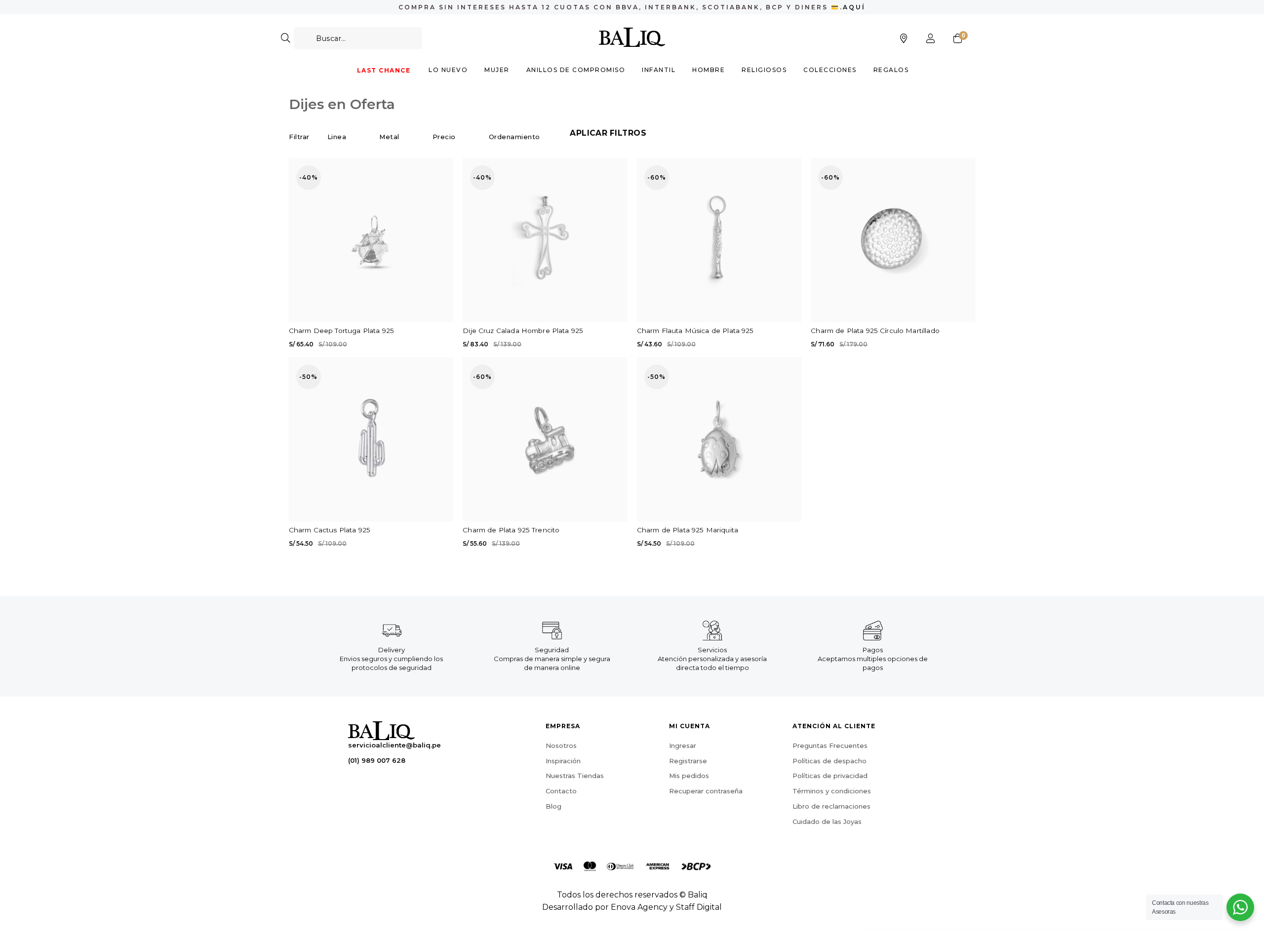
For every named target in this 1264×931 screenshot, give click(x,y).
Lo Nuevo (448, 70)
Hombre (708, 70)
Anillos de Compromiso (576, 70)
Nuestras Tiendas (575, 776)
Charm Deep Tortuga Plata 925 (341, 331)
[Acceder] (930, 38)
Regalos (891, 70)
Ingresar (682, 745)
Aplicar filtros (608, 133)
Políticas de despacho (829, 761)
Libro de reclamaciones (831, 806)
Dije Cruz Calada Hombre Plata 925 (523, 331)
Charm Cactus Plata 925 (329, 530)
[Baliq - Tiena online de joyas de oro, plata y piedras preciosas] (632, 37)
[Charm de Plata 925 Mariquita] (719, 439)
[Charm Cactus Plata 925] (371, 439)
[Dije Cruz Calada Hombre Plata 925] (545, 240)
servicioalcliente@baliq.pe (394, 745)
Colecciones (830, 70)
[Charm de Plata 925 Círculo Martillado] (893, 240)
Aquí (854, 7)
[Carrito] (958, 38)
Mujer (497, 70)
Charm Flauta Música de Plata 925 (695, 331)
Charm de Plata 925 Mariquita (687, 530)
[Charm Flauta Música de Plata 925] (719, 240)
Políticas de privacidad (830, 776)
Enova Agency (639, 907)
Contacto (561, 791)
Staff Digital (699, 907)
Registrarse (688, 761)
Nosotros (561, 745)
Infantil (658, 70)
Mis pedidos (689, 776)
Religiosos (764, 70)
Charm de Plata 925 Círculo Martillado (875, 331)
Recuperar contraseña (706, 791)
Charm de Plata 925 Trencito (511, 530)
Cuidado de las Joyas (827, 821)
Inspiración (563, 761)
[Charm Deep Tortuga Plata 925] (371, 240)
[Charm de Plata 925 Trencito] (545, 439)
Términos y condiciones (831, 791)
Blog (553, 806)
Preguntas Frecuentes (830, 745)
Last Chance (384, 70)
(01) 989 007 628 (376, 760)
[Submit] (286, 38)
